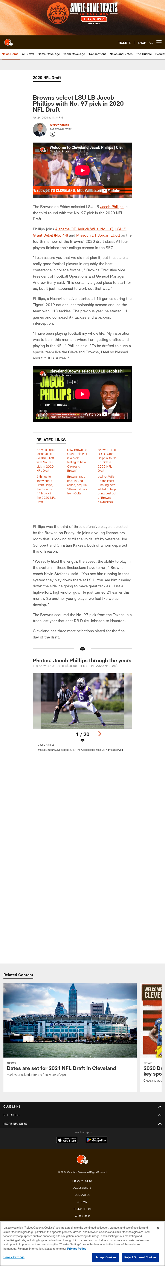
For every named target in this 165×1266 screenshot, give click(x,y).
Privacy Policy (82, 1180)
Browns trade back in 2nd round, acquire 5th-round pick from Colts (77, 485)
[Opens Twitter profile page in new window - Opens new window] (52, 134)
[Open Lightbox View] (82, 715)
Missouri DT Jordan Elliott (98, 235)
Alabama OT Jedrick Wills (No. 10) (84, 228)
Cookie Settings (13, 1257)
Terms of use (82, 1208)
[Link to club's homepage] (8, 40)
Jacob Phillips (112, 206)
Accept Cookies (105, 1257)
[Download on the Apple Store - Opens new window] (67, 1140)
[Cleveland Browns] (82, 1159)
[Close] (158, 1228)
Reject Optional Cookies (140, 1257)
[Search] (151, 42)
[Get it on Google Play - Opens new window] (96, 1142)
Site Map (82, 1201)
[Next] (99, 733)
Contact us (82, 1194)
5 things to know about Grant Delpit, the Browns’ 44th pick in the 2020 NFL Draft (46, 489)
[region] (82, 1243)
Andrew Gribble (59, 124)
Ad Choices (82, 1215)
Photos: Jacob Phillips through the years (82, 660)
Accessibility (82, 1187)
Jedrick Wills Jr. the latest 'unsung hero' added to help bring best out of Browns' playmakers (107, 489)
